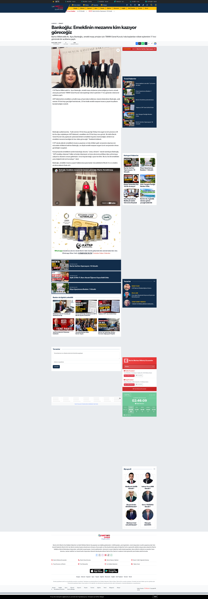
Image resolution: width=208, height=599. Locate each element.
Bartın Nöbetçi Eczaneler (60, 560)
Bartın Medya (71, 589)
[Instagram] (102, 555)
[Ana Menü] (155, 5)
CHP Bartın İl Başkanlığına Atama (141, 288)
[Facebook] (96, 555)
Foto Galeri (77, 5)
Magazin (111, 587)
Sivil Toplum (131, 8)
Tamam (155, 596)
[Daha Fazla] (146, 43)
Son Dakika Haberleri (111, 564)
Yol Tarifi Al (139, 375)
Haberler (54, 23)
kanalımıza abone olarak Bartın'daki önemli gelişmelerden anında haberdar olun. (90, 251)
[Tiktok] (108, 555)
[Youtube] (105, 555)
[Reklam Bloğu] (86, 230)
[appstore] (96, 571)
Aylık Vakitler (128, 415)
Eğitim (109, 8)
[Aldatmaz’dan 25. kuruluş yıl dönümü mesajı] (63, 306)
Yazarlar (95, 5)
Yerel (146, 8)
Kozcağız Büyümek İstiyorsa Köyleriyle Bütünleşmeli (143, 296)
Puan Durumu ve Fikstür (59, 564)
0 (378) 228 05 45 (130, 384)
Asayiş (75, 8)
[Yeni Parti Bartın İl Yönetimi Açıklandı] (63, 324)
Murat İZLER (135, 286)
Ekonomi (116, 8)
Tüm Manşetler (84, 564)
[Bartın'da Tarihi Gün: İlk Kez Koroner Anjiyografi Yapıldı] (109, 324)
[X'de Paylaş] (139, 43)
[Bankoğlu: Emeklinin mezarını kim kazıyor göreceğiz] (86, 67)
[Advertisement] (86, 118)
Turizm (140, 8)
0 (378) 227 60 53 (130, 375)
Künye (105, 5)
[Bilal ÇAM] (127, 295)
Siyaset (89, 8)
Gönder (56, 366)
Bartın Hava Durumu (85, 560)
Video (87, 5)
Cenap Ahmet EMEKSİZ (139, 301)
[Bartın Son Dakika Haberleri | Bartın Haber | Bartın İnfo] (57, 8)
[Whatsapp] (111, 555)
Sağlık (123, 8)
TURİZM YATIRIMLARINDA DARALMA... (143, 304)
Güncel (82, 8)
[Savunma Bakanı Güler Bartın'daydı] (86, 324)
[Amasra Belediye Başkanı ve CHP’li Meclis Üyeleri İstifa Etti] (86, 306)
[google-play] (111, 571)
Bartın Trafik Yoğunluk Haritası (141, 560)
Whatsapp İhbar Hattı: (77, 253)
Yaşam (102, 8)
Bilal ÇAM (135, 293)
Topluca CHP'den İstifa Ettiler (107, 314)
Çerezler (107, 597)
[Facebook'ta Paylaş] (137, 43)
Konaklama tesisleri (59, 589)
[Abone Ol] (155, 43)
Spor (96, 8)
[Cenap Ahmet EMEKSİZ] (127, 303)
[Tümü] (154, 281)
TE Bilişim (146, 588)
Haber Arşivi (136, 564)
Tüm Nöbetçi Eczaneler (140, 388)
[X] (99, 555)
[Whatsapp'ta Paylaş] (142, 43)
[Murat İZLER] (127, 287)
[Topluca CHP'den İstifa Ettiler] (109, 306)
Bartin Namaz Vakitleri (112, 560)
